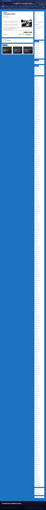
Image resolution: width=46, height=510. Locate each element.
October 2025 (37, 96)
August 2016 (37, 305)
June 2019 (36, 240)
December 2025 (37, 92)
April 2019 (36, 244)
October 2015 (37, 324)
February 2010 (37, 454)
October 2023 (37, 140)
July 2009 (36, 468)
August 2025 (37, 100)
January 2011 (37, 433)
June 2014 (36, 355)
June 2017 (36, 286)
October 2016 (37, 301)
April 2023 (36, 152)
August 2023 (37, 144)
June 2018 (36, 263)
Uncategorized (8, 8)
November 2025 (37, 94)
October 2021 (37, 186)
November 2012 (37, 391)
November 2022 (37, 161)
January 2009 (37, 479)
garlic (4, 8)
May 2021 (36, 196)
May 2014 (36, 357)
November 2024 (37, 115)
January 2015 (37, 341)
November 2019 (37, 230)
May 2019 (36, 242)
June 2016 (36, 309)
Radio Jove (36, 51)
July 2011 (36, 422)
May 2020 (36, 219)
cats (35, 16)
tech (16, 6)
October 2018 (37, 255)
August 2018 (37, 259)
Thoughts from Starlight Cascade (23, 3)
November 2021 (37, 184)
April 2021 (36, 198)
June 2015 (36, 332)
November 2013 (37, 368)
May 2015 (36, 334)
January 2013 (37, 387)
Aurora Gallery (37, 47)
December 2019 (37, 228)
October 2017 (37, 278)
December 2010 (37, 435)
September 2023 (37, 142)
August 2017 (37, 282)
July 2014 (36, 353)
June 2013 (36, 378)
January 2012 (37, 410)
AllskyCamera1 (37, 43)
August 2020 (37, 213)
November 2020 (37, 207)
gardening (12, 6)
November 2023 (37, 138)
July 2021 (36, 192)
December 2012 (37, 389)
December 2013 (37, 366)
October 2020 (37, 209)
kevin (7, 16)
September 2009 (37, 464)
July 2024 (36, 123)
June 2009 (36, 470)
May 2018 (36, 265)
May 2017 (36, 288)
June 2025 (36, 104)
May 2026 (36, 83)
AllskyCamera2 (37, 45)
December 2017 (37, 274)
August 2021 (37, 190)
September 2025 (37, 98)
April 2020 (36, 221)
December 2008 (37, 481)
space (36, 30)
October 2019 (37, 232)
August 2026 (37, 77)
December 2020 (37, 205)
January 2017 (37, 295)
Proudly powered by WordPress (5, 507)
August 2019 (37, 236)
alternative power (37, 12)
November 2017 (37, 276)
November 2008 (37, 483)
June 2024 (36, 125)
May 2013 (36, 380)
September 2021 (37, 188)
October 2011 (37, 416)
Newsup (12, 507)
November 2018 (37, 253)
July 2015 (36, 330)
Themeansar (15, 507)
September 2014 (37, 349)
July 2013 (36, 376)
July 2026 (36, 79)
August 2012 (37, 397)
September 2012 (37, 395)
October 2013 (37, 370)
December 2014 (37, 343)
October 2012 (37, 393)
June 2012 (36, 401)
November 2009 (37, 460)
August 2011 (37, 420)
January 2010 (37, 456)
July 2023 (36, 146)
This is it (5, 34)
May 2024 (36, 127)
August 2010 (37, 443)
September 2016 (37, 303)
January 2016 (37, 318)
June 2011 (36, 424)
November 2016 (37, 299)
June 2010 (36, 447)
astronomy (7, 6)
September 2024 (37, 119)
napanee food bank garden (23, 8)
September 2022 (37, 165)
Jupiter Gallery (37, 49)
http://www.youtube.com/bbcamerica (24, 30)
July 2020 (36, 215)
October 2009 (37, 462)
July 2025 (36, 102)
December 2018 (37, 251)
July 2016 (36, 307)
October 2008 (37, 485)
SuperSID (36, 55)
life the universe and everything (28, 6)
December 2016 (37, 297)
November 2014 (37, 345)
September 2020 (37, 211)
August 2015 (37, 328)
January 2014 (37, 364)
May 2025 (36, 106)
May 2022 (36, 173)
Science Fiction (15, 8)
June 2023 (36, 148)
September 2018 (37, 257)
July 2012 (36, 399)
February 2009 (37, 477)
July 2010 (36, 445)
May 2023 (36, 150)
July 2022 (36, 169)
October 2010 (37, 439)
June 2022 (36, 171)
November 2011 (37, 414)
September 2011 (37, 418)
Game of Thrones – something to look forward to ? (25, 34)
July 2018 (36, 261)
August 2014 (37, 351)
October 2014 (37, 347)
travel (36, 6)
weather (19, 6)
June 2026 (36, 81)
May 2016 (36, 311)
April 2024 (36, 129)
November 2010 (37, 437)
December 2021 (37, 182)
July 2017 (36, 284)
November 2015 (37, 322)
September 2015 (37, 326)
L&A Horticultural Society (38, 62)
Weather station (37, 57)
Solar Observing (37, 53)
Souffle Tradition (17, 51)
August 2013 (37, 374)
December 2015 (37, 320)
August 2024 (37, 121)
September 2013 (37, 372)
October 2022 (37, 163)
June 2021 (36, 194)
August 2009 (37, 466)
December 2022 (37, 159)
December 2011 (37, 412)
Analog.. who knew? (6, 51)
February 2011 (37, 431)
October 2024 (37, 117)
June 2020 (36, 217)
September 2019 (37, 234)
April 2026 (36, 85)
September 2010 (37, 441)
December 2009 (37, 458)
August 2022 (37, 167)
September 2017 (37, 280)
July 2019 (36, 238)
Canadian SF (26, 51)
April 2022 (36, 175)
